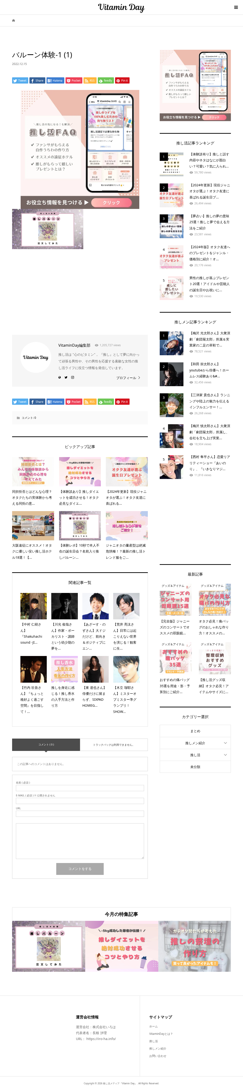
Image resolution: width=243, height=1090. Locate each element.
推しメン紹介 (195, 743)
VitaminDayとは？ (161, 1034)
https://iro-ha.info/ (101, 1038)
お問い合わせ (157, 1056)
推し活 (195, 755)
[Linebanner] (80, 204)
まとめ (195, 731)
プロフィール (126, 377)
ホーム (153, 1026)
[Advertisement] (80, 289)
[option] (48, 946)
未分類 (195, 766)
